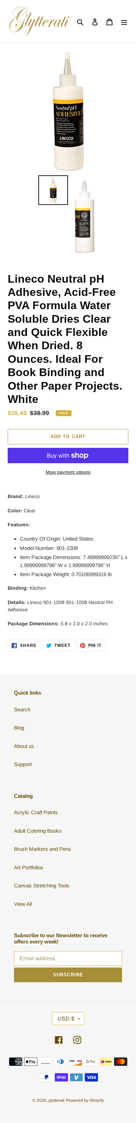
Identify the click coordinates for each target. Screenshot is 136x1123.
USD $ (66, 1019)
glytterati (56, 1100)
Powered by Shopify (85, 1100)
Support (23, 764)
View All (23, 904)
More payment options (68, 472)
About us (24, 746)
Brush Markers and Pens (42, 849)
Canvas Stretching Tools (41, 885)
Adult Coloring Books (38, 831)
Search (22, 709)
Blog (19, 728)
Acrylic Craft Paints (36, 812)
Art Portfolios (28, 867)
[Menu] (124, 21)
